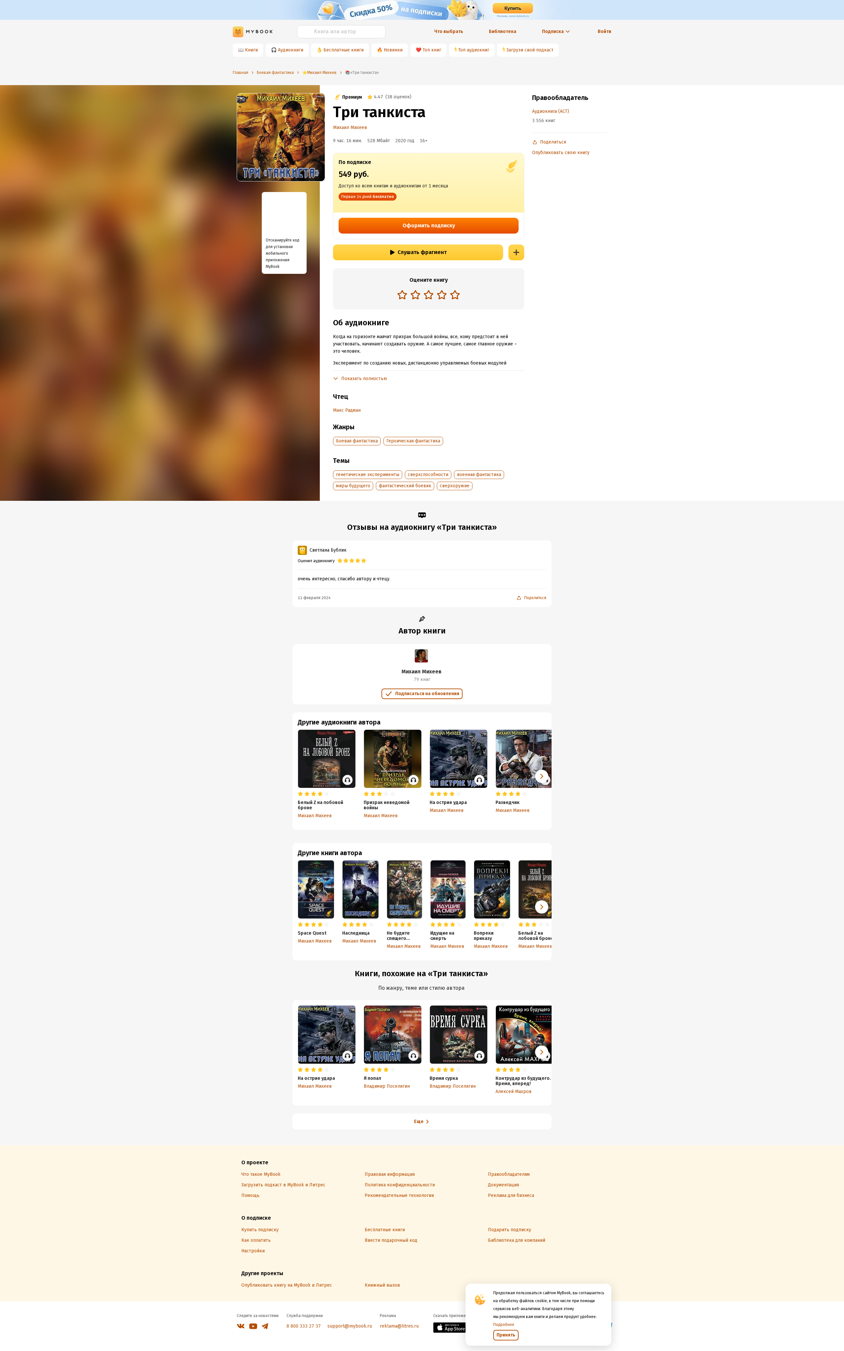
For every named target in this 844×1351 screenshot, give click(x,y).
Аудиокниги (290, 50)
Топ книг (432, 50)
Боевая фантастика (357, 441)
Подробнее (503, 1324)
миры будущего (353, 486)
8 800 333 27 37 (303, 1326)
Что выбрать (448, 31)
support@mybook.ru (349, 1326)
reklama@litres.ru (399, 1326)
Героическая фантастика (413, 441)
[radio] (402, 294)
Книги (251, 50)
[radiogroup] (428, 295)
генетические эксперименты (367, 474)
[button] (541, 907)
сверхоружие (454, 486)
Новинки (393, 50)
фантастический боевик (405, 486)
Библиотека (502, 31)
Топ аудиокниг (473, 50)
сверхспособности (428, 474)
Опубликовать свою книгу (560, 152)
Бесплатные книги (343, 50)
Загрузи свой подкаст (530, 50)
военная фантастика (479, 474)
